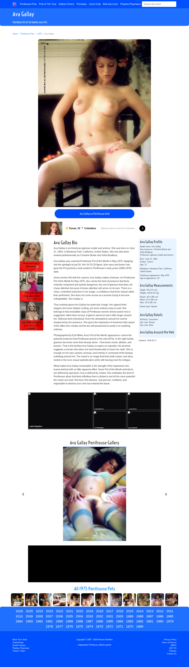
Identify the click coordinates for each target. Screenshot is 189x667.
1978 (49, 626)
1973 (99, 626)
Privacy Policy (170, 639)
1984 (119, 621)
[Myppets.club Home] (14, 4)
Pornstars (82, 4)
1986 (99, 621)
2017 (109, 611)
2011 (169, 611)
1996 (159, 616)
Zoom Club (95, 4)
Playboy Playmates (130, 4)
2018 (99, 611)
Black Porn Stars (20, 639)
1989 (69, 621)
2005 (69, 616)
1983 (129, 621)
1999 (129, 616)
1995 (169, 616)
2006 (59, 616)
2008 (39, 616)
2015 (129, 611)
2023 (49, 611)
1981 (149, 621)
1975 (39, 34)
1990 (59, 621)
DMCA (173, 645)
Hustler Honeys (19, 645)
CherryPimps (18, 642)
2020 (79, 611)
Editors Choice (66, 4)
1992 (39, 621)
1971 (119, 626)
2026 (19, 611)
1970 (129, 626)
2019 (89, 611)
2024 (39, 611)
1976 (69, 626)
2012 (159, 611)
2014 (139, 611)
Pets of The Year (47, 4)
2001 (109, 616)
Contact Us (171, 654)
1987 (89, 621)
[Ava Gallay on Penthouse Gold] (94, 123)
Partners (172, 651)
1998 (139, 616)
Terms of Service (169, 642)
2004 (79, 616)
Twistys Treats (19, 651)
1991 (49, 621)
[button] (23, 494)
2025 (29, 611)
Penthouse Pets (28, 4)
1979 (169, 621)
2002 (99, 616)
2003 (89, 616)
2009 (29, 616)
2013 (149, 611)
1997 (149, 616)
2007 (49, 616)
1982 (139, 621)
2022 (59, 611)
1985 (109, 621)
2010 (19, 616)
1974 (89, 626)
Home (15, 34)
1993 (29, 621)
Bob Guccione (110, 4)
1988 (79, 621)
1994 (19, 621)
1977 (59, 626)
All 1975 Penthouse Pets (94, 589)
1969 (139, 626)
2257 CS (172, 648)
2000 (119, 616)
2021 (69, 611)
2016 (119, 611)
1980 (159, 621)
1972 (109, 626)
